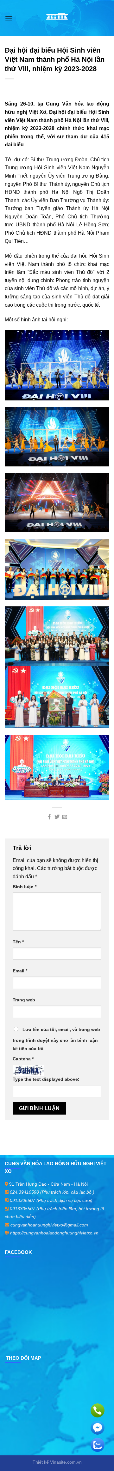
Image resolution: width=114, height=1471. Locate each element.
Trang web (24, 999)
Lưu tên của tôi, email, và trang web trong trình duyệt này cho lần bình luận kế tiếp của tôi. (56, 1039)
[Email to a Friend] (64, 817)
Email (20, 970)
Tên (18, 941)
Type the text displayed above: (46, 1079)
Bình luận (24, 886)
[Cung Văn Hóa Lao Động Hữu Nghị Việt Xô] (57, 18)
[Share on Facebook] (49, 817)
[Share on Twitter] (57, 817)
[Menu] (8, 18)
